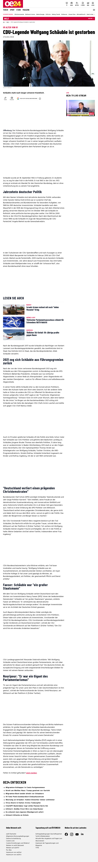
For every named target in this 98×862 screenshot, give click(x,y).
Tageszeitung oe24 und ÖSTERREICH (48, 828)
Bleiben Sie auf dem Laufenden (75, 828)
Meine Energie (40, 14)
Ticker (5, 10)
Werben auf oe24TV (12, 848)
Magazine (26, 10)
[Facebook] (66, 834)
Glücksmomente (19, 14)
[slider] (76, 113)
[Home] (4, 22)
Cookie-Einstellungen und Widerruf (17, 843)
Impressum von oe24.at (13, 852)
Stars (18, 10)
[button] (69, 113)
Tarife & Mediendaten (43, 836)
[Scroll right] (94, 14)
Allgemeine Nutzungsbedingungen (17, 836)
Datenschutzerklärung (13, 838)
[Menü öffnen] (94, 10)
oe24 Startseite (11, 834)
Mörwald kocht (81, 14)
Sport (12, 10)
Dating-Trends (56, 14)
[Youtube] (77, 834)
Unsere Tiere (72, 14)
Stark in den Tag (91, 14)
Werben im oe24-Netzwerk (15, 845)
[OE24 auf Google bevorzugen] (40, 98)
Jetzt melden (31, 773)
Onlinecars (64, 14)
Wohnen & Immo (30, 14)
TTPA (37, 848)
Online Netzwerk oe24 (13, 828)
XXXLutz (48, 14)
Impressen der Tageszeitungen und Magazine (47, 844)
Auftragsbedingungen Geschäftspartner (49, 834)
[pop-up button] (88, 113)
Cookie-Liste (10, 841)
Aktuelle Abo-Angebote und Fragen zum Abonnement (49, 839)
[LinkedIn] (82, 834)
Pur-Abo (9, 850)
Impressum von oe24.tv (13, 854)
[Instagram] (71, 834)
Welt (6, 18)
